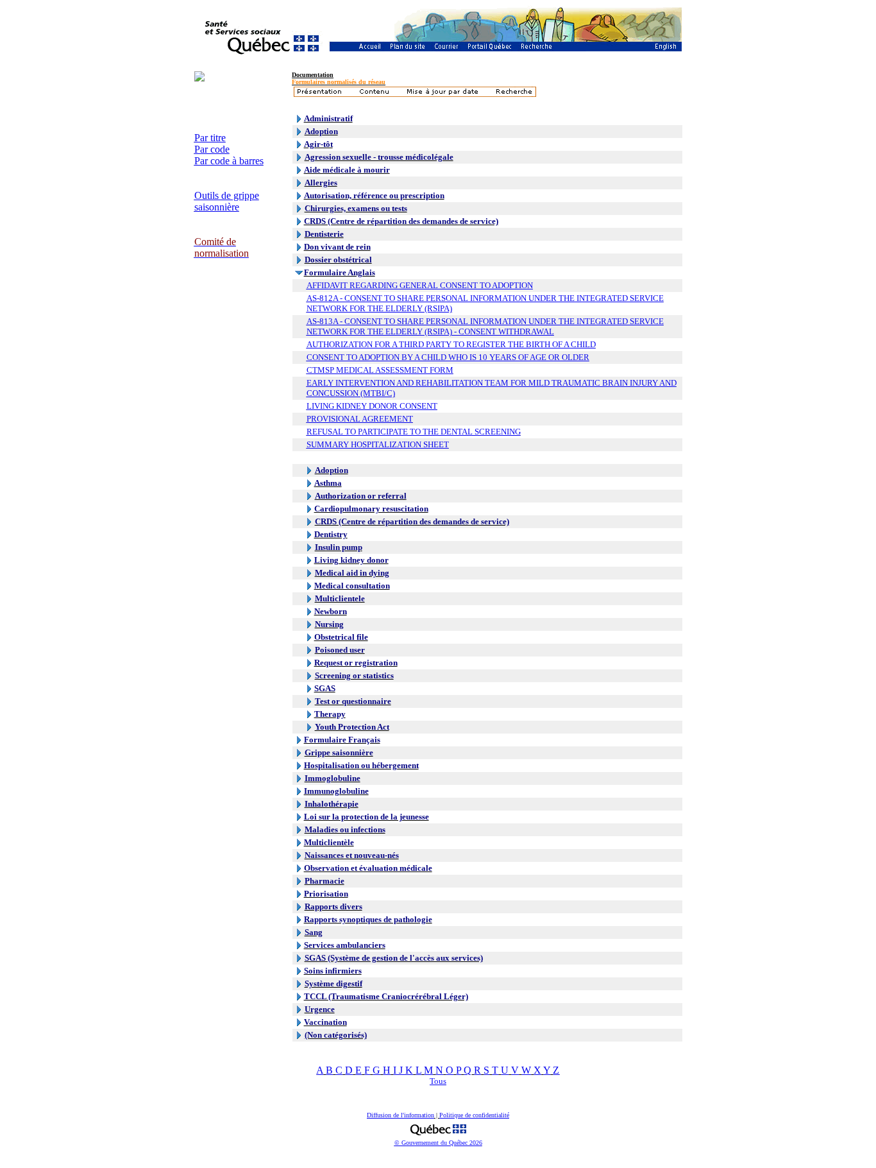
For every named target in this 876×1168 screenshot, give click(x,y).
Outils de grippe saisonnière (226, 201)
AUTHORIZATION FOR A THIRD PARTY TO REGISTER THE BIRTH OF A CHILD (451, 344)
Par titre (210, 137)
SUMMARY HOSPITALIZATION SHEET (378, 444)
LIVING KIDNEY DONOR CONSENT (372, 406)
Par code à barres (229, 160)
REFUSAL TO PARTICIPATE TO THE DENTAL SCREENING (414, 431)
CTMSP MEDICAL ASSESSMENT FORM (380, 370)
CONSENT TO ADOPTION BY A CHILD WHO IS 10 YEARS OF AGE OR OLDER (448, 357)
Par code (212, 149)
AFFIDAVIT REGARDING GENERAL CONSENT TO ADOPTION (420, 285)
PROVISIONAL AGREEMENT (360, 419)
